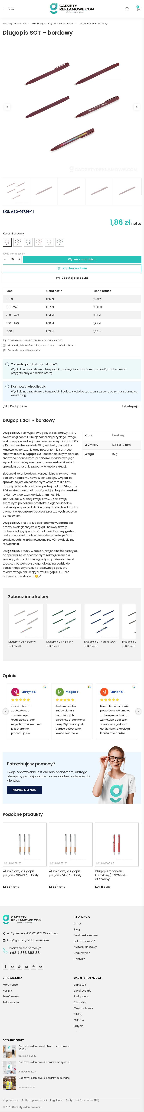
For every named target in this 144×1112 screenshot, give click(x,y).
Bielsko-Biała (82, 991)
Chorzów (80, 1002)
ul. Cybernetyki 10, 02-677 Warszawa (32, 933)
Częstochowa (83, 1008)
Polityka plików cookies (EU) (82, 1100)
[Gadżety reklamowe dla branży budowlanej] (9, 1083)
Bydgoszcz (81, 997)
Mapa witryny (11, 1100)
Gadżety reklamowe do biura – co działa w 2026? (44, 1048)
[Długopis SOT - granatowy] (28, 242)
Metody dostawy (85, 947)
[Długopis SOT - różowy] (38, 242)
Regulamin (56, 1100)
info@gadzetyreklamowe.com (28, 941)
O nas (78, 923)
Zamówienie (11, 997)
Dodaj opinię (18, 406)
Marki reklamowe (86, 935)
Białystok (80, 985)
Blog (77, 929)
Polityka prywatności (34, 1100)
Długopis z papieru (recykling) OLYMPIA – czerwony (111, 875)
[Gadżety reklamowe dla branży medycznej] (9, 1068)
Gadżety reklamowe (14, 23)
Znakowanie (82, 953)
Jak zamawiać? (84, 941)
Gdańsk (79, 1020)
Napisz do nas (24, 790)
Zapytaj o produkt (75, 278)
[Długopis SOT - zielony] (59, 242)
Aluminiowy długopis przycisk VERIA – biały (65, 873)
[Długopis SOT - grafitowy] (17, 242)
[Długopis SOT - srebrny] (49, 242)
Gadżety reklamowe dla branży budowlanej (44, 1078)
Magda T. (72, 692)
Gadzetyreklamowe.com (26, 1107)
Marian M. (117, 692)
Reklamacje (11, 1002)
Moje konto (10, 985)
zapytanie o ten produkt (45, 369)
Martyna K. (29, 692)
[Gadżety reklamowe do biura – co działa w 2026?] (9, 1052)
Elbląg (78, 1014)
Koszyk (138, 7)
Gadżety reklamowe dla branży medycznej (44, 1062)
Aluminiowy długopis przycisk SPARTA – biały (21, 873)
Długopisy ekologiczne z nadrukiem (52, 23)
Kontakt (79, 959)
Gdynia (78, 1026)
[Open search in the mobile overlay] (127, 9)
